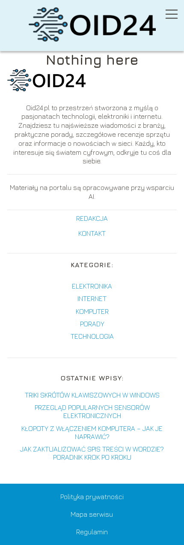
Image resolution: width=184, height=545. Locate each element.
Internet (92, 298)
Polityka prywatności (92, 496)
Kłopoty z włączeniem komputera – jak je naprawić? (92, 432)
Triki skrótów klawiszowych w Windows (92, 395)
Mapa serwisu (92, 514)
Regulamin (92, 532)
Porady (92, 324)
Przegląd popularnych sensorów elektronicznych (92, 411)
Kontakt (92, 233)
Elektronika (92, 286)
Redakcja (92, 218)
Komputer (92, 311)
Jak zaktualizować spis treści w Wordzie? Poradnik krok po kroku (92, 453)
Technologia (92, 336)
